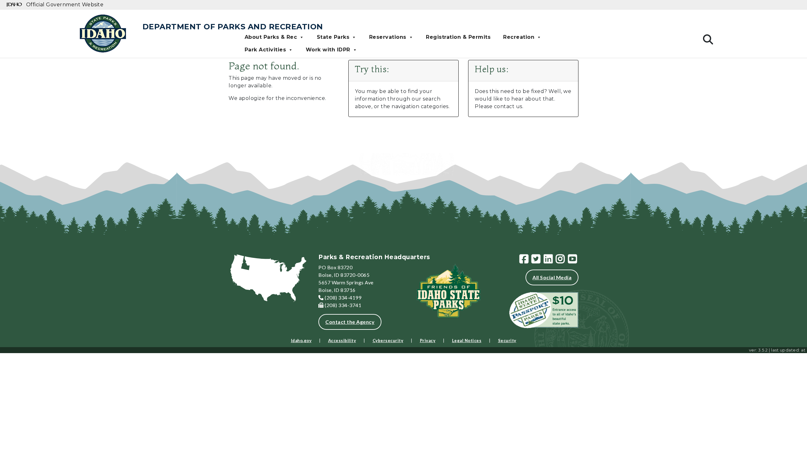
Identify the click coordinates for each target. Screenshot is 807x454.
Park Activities (265, 50)
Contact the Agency (349, 322)
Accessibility (342, 340)
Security (507, 340)
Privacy (428, 340)
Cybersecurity (388, 340)
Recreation (518, 37)
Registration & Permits (458, 37)
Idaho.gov (301, 340)
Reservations (387, 37)
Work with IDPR (328, 50)
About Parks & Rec (271, 37)
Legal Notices (467, 340)
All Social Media (552, 277)
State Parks (333, 37)
